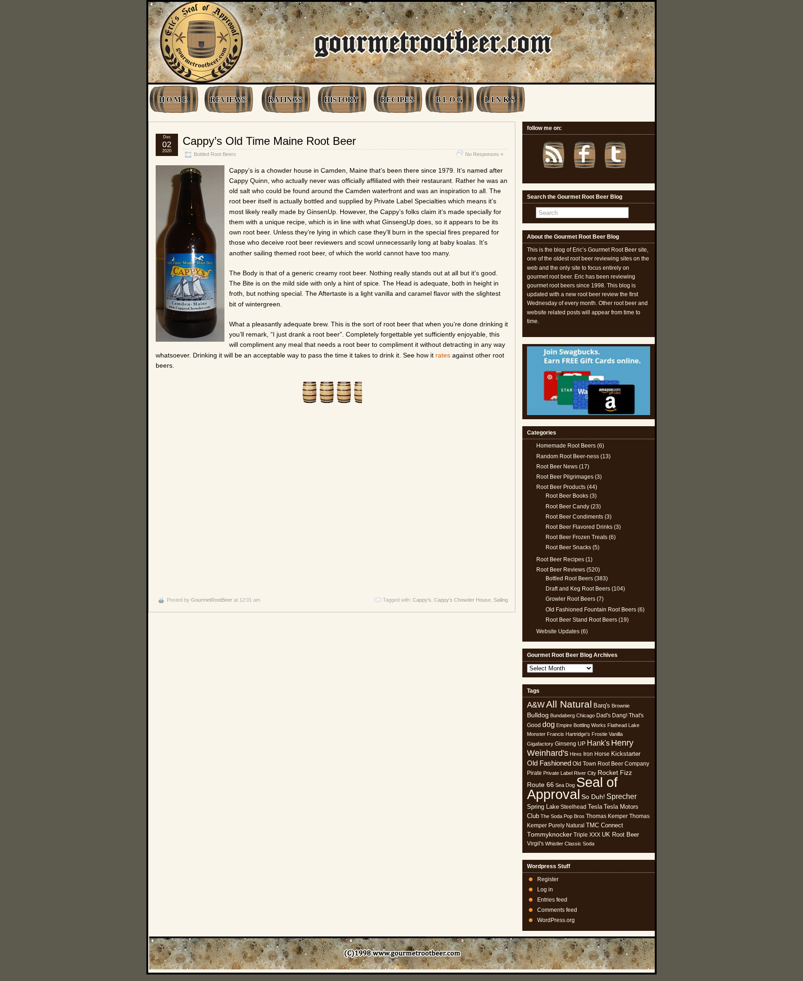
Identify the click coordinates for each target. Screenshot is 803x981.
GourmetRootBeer (211, 600)
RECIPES (397, 100)
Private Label (558, 773)
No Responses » (484, 154)
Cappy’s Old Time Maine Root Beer (269, 141)
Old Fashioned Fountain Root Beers (591, 609)
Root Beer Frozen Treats (576, 537)
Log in (545, 889)
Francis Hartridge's (568, 734)
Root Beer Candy (567, 506)
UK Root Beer (620, 834)
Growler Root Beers (570, 599)
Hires (576, 754)
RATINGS (285, 100)
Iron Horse (596, 754)
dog (548, 724)
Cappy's (422, 600)
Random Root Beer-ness (567, 456)
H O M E (173, 100)
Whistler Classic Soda (569, 843)
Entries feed (552, 900)
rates (442, 355)
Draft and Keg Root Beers (578, 588)
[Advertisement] (332, 500)
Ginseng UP (570, 744)
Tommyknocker (549, 834)
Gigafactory (540, 744)
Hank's (598, 743)
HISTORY (341, 100)
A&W (536, 705)
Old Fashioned (549, 763)
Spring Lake (543, 806)
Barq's (601, 705)
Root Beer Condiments (574, 516)
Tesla (595, 806)
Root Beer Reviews (560, 569)
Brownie (621, 705)
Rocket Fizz (615, 772)
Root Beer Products (561, 487)
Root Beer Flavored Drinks (579, 527)
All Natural (569, 704)
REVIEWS (228, 100)
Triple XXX (586, 835)
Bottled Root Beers (215, 154)
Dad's (603, 715)
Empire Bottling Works (581, 725)
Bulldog (538, 715)
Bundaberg (562, 715)
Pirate (534, 773)
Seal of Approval (572, 788)
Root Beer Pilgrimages (564, 477)
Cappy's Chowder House (462, 600)
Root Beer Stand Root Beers (581, 620)
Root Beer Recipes (560, 559)
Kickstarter (625, 753)
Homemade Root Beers (566, 445)
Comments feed (557, 910)
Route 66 (540, 784)
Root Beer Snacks (568, 547)
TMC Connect (604, 825)
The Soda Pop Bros (562, 816)
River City (585, 773)
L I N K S (500, 100)
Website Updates (557, 631)
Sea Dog (565, 785)
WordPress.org (556, 920)
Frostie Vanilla (607, 734)
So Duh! (593, 796)
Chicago (585, 715)
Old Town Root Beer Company (611, 763)
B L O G (449, 100)
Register (548, 879)
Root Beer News (557, 466)
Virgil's (535, 843)
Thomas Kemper (607, 816)
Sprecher (621, 796)
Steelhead (573, 807)
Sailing (501, 600)
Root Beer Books (567, 496)
